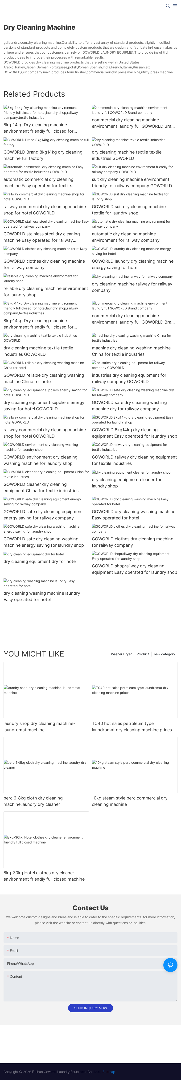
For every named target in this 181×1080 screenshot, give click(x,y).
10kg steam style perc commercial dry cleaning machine (130, 801)
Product (143, 654)
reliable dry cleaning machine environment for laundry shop (46, 291)
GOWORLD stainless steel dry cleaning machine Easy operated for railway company (42, 237)
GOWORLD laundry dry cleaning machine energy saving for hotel (132, 264)
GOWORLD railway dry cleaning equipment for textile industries (134, 460)
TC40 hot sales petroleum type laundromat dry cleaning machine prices (132, 726)
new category (164, 654)
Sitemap (109, 1072)
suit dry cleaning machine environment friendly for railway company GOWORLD (132, 182)
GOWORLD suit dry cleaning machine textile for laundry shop (129, 209)
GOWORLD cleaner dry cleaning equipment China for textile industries (41, 487)
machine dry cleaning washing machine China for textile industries (131, 351)
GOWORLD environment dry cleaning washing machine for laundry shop (41, 460)
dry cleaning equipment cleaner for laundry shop (127, 482)
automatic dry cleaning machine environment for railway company (126, 237)
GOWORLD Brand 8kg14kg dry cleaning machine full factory (43, 155)
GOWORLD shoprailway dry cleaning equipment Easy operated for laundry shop (134, 569)
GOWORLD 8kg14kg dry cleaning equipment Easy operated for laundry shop (134, 433)
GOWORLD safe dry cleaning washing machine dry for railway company (129, 405)
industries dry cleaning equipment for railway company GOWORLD (129, 378)
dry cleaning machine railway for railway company (132, 287)
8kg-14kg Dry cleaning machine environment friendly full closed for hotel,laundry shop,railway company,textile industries (39, 128)
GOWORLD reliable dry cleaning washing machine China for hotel (44, 378)
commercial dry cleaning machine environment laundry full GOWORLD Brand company (134, 123)
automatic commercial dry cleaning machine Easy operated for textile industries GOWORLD (39, 183)
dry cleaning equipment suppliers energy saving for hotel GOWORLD (44, 405)
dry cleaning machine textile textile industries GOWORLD (126, 155)
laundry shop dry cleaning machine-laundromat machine (39, 726)
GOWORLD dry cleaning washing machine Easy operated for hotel (133, 514)
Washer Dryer (121, 654)
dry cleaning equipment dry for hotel (40, 561)
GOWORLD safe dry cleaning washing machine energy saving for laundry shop (44, 542)
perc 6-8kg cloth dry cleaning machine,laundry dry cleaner (33, 801)
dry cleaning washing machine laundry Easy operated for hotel (42, 596)
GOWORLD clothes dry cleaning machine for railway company (44, 264)
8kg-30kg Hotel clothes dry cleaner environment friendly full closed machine (44, 876)
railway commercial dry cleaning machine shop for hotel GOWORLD (45, 209)
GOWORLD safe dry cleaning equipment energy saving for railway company (43, 514)
